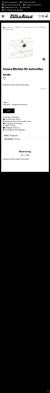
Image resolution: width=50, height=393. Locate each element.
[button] (39, 16)
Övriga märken (28, 27)
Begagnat (9, 27)
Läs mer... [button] (43, 89)
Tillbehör (18, 27)
